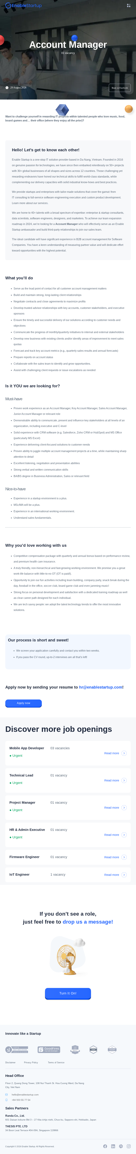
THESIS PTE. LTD (16, 1126)
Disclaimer (10, 1062)
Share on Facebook (120, 88)
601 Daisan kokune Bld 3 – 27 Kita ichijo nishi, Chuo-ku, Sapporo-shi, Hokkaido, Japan (50, 1119)
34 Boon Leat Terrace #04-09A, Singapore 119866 (31, 1130)
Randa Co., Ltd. (15, 1115)
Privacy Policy (31, 1062)
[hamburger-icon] (127, 5)
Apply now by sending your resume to (64, 687)
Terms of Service (56, 1062)
